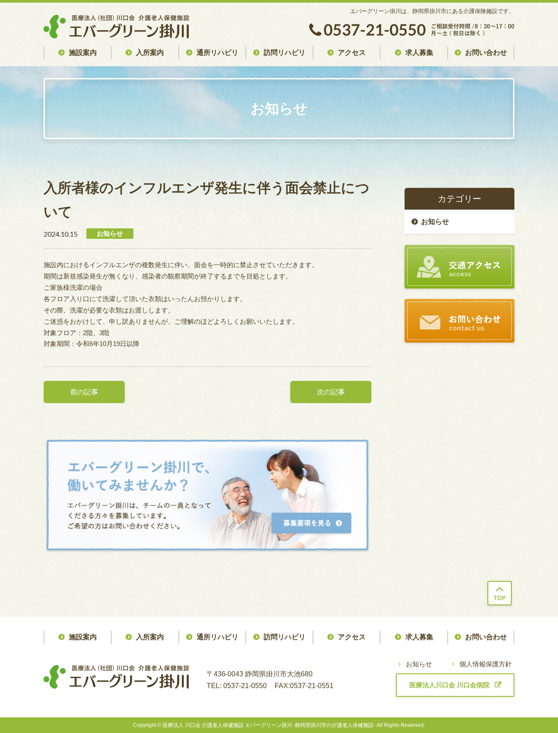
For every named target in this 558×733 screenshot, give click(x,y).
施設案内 (83, 52)
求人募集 (419, 52)
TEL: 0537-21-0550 (237, 685)
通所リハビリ (217, 52)
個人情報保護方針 (485, 664)
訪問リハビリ (285, 52)
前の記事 (84, 392)
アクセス (352, 52)
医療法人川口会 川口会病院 (449, 685)
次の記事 (331, 392)
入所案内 (150, 52)
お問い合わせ (486, 52)
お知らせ (435, 221)
